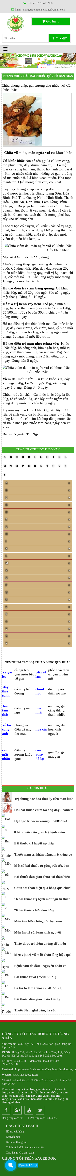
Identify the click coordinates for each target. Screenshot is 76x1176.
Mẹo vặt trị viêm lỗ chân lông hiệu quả (42, 955)
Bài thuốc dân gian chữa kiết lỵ (36, 999)
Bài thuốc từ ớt (24, 977)
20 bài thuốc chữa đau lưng (33, 910)
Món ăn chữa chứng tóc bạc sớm (37, 921)
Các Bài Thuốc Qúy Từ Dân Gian (48, 76)
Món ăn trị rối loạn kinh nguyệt (37, 932)
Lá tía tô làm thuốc (28, 988)
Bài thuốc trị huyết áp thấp (33, 843)
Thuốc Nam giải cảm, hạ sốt (34, 1010)
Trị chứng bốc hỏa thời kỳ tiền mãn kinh (43, 799)
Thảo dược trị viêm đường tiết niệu (39, 943)
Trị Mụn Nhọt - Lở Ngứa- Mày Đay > (39, 81)
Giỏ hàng (52, 21)
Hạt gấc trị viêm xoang (31, 821)
